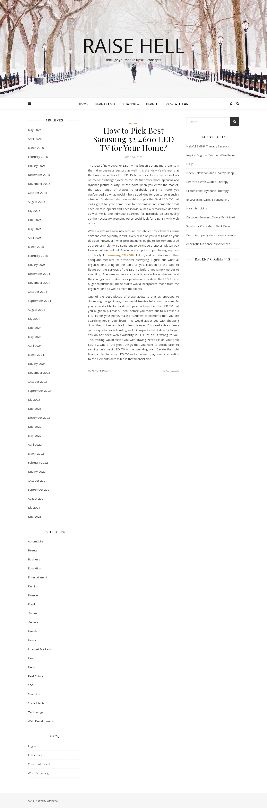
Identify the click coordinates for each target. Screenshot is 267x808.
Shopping (131, 104)
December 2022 (39, 417)
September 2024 (39, 301)
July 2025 (34, 211)
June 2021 (34, 516)
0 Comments (171, 371)
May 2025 (34, 229)
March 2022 (36, 453)
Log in (32, 746)
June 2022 (34, 426)
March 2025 (36, 247)
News (32, 667)
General (33, 622)
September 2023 (39, 390)
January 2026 (37, 166)
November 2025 (39, 184)
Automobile (35, 541)
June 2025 (34, 220)
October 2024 (37, 292)
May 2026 (34, 130)
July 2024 (34, 319)
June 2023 (34, 408)
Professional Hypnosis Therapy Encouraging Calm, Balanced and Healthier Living (207, 199)
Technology (36, 712)
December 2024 (39, 274)
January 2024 (37, 363)
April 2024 (35, 345)
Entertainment (37, 577)
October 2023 (37, 381)
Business (34, 559)
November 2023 (39, 372)
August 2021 (36, 498)
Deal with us (177, 104)
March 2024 (36, 354)
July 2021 (34, 507)
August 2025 (36, 202)
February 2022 (38, 462)
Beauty (33, 550)
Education (34, 568)
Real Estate (105, 104)
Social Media (36, 703)
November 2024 (39, 283)
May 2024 (34, 336)
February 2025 (38, 256)
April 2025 (35, 238)
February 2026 (38, 157)
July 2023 (34, 399)
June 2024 (34, 327)
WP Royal (52, 800)
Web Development (40, 721)
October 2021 (37, 480)
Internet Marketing (40, 649)
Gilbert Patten (101, 371)
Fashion (33, 586)
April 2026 (35, 139)
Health (152, 104)
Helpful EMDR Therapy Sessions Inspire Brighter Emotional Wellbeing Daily (211, 155)
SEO (31, 685)
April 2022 (35, 444)
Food (31, 604)
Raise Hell (133, 45)
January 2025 (37, 265)
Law (30, 658)
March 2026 (36, 148)
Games (33, 613)
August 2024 (36, 310)
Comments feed (39, 764)
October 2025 (37, 193)
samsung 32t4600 (121, 255)
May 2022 (34, 435)
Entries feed (36, 755)
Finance (33, 595)
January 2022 (37, 471)
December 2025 (39, 175)
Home (83, 104)
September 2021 (39, 489)
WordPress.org (38, 773)
